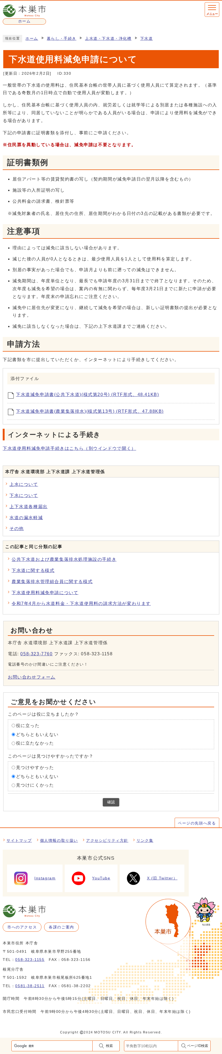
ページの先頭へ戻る (197, 823)
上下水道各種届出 (28, 506)
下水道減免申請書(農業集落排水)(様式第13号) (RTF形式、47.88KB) (90, 411)
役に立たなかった (35, 743)
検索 (109, 1046)
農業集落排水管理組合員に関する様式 (52, 581)
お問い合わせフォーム (32, 677)
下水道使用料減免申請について (45, 592)
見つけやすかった (35, 767)
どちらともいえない (37, 734)
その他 (16, 528)
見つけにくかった (35, 785)
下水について (23, 495)
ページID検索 (197, 1046)
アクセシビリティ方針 (107, 840)
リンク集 (144, 840)
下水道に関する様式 (33, 570)
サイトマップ (19, 840)
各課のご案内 (61, 927)
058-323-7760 (36, 654)
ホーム (31, 39)
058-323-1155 (29, 959)
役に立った (28, 725)
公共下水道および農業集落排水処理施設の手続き (64, 559)
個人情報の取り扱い (59, 840)
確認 (111, 802)
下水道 (146, 39)
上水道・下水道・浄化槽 (108, 39)
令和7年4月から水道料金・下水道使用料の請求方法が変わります (81, 603)
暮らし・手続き (61, 39)
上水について (23, 484)
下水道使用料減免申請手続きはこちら (69, 448)
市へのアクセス (22, 927)
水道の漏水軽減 (26, 517)
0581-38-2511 (29, 986)
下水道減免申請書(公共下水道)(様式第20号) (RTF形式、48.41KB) (87, 394)
